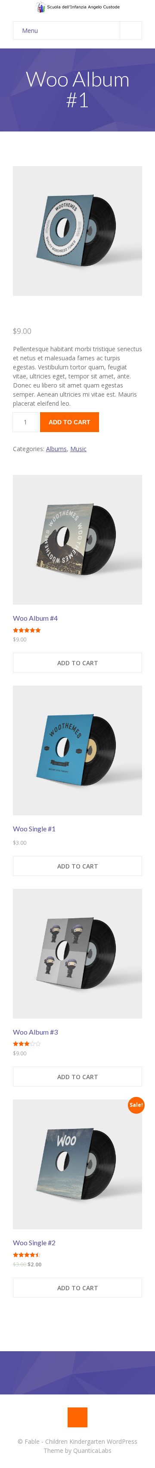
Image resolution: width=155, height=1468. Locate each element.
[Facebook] (77, 1417)
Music (78, 449)
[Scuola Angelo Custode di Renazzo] (77, 6)
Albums (56, 449)
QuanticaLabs (92, 1450)
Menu (30, 30)
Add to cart (69, 422)
